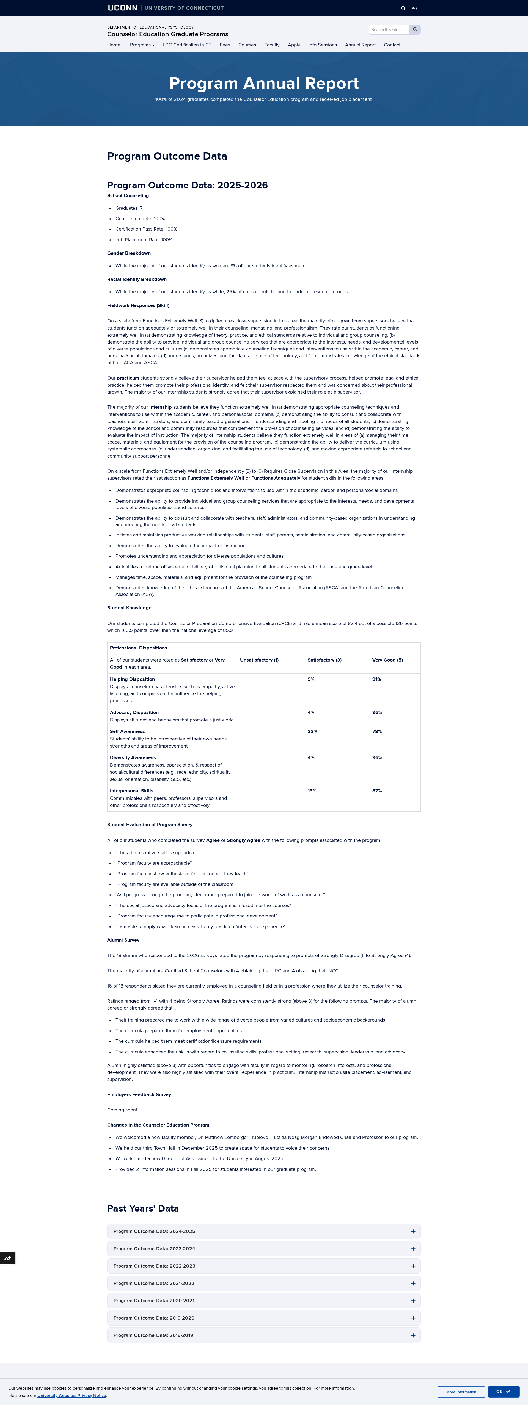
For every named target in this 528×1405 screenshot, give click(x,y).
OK (500, 1391)
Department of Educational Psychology (150, 27)
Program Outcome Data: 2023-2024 (154, 1249)
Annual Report (360, 45)
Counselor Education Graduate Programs (167, 34)
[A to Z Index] (414, 8)
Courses (247, 45)
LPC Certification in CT (187, 45)
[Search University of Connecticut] (403, 8)
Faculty (272, 45)
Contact (392, 45)
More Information (461, 1392)
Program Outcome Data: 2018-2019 (153, 1335)
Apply (294, 45)
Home (113, 45)
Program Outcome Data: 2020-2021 (154, 1301)
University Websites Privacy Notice (71, 1395)
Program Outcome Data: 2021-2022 (154, 1283)
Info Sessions (323, 45)
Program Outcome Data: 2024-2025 (154, 1231)
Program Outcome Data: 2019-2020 (154, 1318)
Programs (140, 45)
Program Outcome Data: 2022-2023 (154, 1266)
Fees (225, 45)
